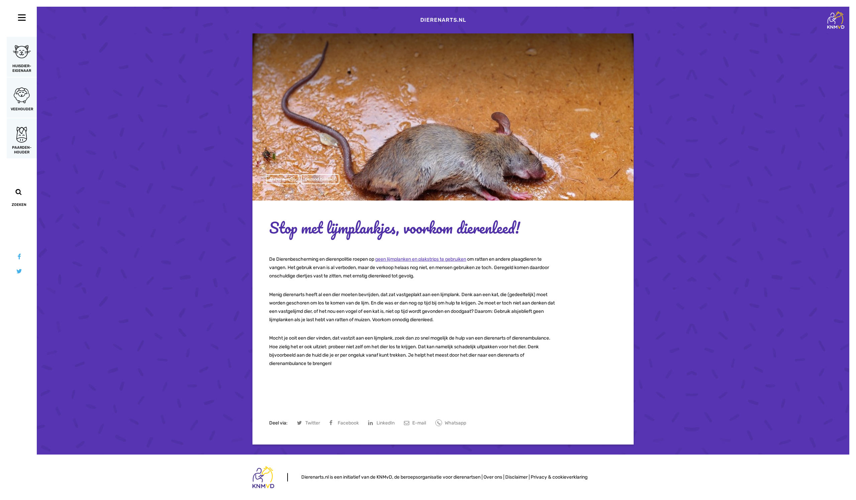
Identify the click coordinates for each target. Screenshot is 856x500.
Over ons (493, 477)
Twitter (312, 423)
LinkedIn (386, 423)
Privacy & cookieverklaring (559, 477)
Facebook (348, 423)
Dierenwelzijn (282, 179)
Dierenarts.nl (443, 20)
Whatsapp (455, 423)
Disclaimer (516, 477)
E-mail (419, 423)
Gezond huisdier (320, 179)
